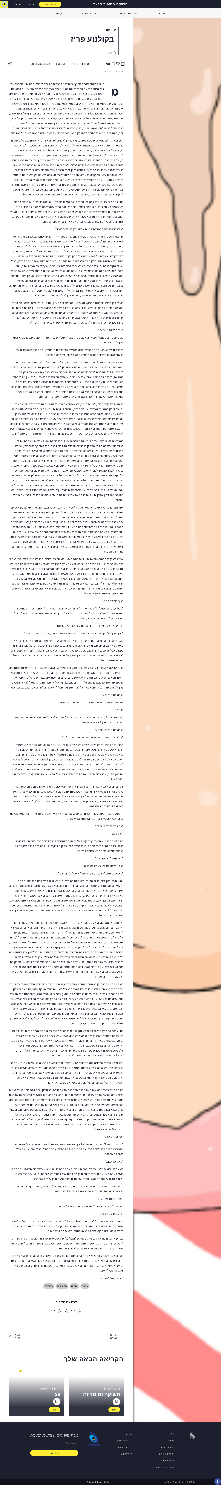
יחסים (74, 1286)
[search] (4, 4)
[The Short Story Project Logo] (217, 4)
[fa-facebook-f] (193, 1447)
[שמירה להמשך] (113, 64)
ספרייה (161, 13)
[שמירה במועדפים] (118, 64)
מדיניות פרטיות (124, 1447)
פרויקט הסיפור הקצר (110, 4)
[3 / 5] (66, 1310)
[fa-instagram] (186, 1447)
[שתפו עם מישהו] (10, 64)
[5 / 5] (53, 1310)
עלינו (59, 13)
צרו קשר (128, 1433)
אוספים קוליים (128, 13)
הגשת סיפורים (167, 1460)
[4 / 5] (59, 1310)
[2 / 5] (73, 1310)
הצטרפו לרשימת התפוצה (162, 1466)
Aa (108, 64)
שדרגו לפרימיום (124, 1440)
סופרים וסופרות (91, 13)
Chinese (40, 63)
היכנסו (32, 4)
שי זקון (111, 29)
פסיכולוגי (62, 1286)
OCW (106, 1481)
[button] (217, 1481)
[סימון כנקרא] (122, 64)
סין (121, 41)
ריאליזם (49, 1286)
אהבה (85, 1286)
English (61, 63)
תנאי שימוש (126, 1453)
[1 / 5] (79, 1310)
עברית (18, 4)
